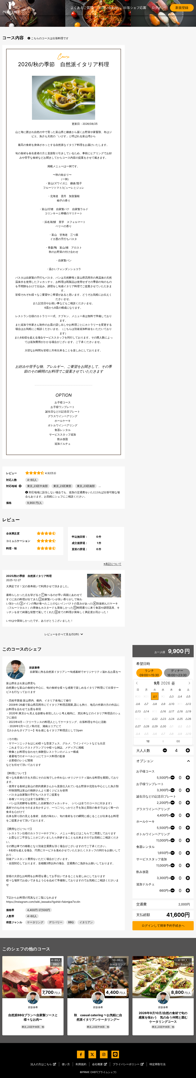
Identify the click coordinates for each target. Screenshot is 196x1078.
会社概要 (97, 1064)
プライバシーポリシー (126, 1064)
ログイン (158, 8)
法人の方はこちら (41, 1064)
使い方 (66, 1064)
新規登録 (181, 8)
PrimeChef (11, 7)
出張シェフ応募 (134, 8)
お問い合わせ (108, 8)
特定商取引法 (157, 1064)
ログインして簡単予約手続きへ (163, 925)
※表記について (112, 563)
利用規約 (81, 1064)
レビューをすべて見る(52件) (61, 634)
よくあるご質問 (81, 8)
